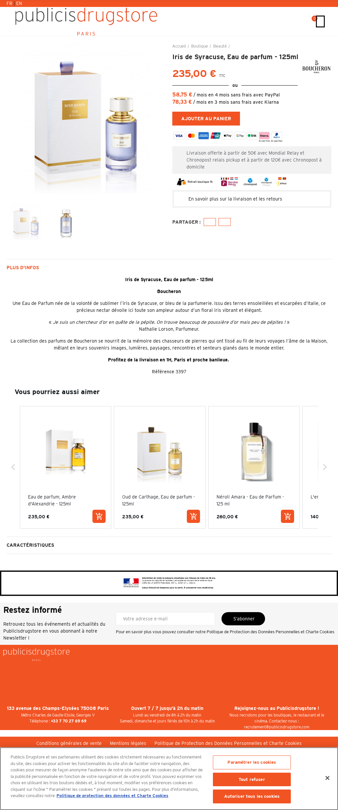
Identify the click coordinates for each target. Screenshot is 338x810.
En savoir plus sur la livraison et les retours (235, 199)
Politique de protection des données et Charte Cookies (112, 795)
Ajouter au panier (206, 118)
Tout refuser (252, 779)
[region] (169, 778)
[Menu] (320, 21)
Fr (10, 3)
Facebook (210, 222)
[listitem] (65, 467)
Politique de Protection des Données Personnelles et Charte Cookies (270, 631)
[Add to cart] (99, 516)
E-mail (225, 222)
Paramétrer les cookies (251, 762)
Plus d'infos (23, 267)
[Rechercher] (305, 21)
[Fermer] (327, 778)
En (19, 3)
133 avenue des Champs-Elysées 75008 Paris (58, 708)
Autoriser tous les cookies (252, 796)
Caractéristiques (30, 545)
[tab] (252, 199)
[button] (13, 122)
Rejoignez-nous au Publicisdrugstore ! (276, 708)
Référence (163, 371)
